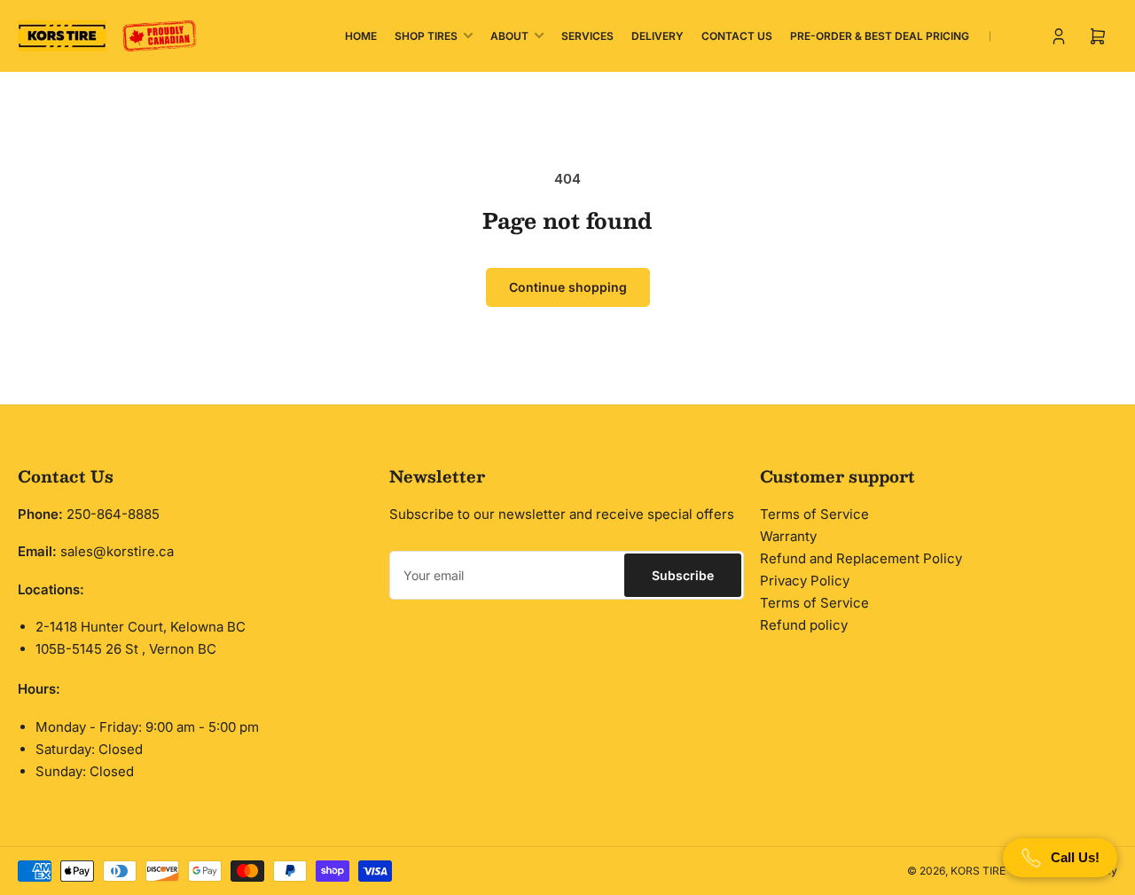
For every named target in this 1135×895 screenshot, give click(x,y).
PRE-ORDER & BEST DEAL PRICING (879, 36)
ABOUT (509, 36)
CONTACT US (736, 36)
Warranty (788, 536)
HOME (361, 36)
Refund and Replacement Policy (861, 558)
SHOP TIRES (426, 36)
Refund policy (804, 624)
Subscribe (683, 575)
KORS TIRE (978, 870)
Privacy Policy (804, 580)
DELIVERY (657, 36)
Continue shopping (568, 286)
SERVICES (587, 36)
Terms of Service (814, 514)
